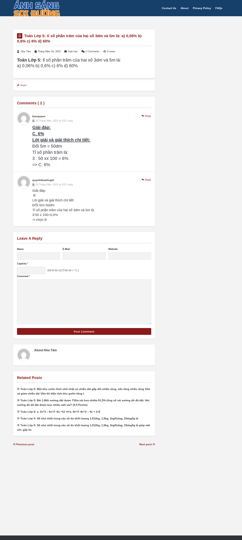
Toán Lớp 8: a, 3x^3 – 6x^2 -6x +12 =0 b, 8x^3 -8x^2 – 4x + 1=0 (60, 411)
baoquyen (38, 116)
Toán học (73, 51)
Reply (148, 116)
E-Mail (66, 249)
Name (20, 249)
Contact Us (169, 8)
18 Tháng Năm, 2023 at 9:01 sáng (54, 120)
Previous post (25, 444)
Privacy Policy (202, 8)
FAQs (218, 8)
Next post (146, 444)
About (184, 8)
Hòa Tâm (26, 51)
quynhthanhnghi (43, 180)
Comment (23, 276)
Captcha (22, 263)
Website (113, 249)
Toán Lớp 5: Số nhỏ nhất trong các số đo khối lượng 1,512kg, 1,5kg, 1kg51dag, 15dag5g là (79, 418)
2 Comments (92, 51)
